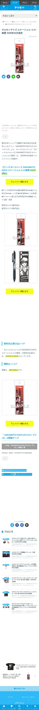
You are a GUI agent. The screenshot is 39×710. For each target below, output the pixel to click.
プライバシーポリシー (28, 698)
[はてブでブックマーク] (22, 525)
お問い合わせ (19, 703)
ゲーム (34, 2)
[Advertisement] (19, 100)
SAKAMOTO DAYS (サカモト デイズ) (15, 470)
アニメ (25, 2)
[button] (18, 76)
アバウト (11, 697)
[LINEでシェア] (13, 76)
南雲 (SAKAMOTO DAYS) (24, 474)
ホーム (5, 2)
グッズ (15, 2)
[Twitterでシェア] (4, 76)
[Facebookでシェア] (8, 76)
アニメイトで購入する (19, 182)
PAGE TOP (20, 689)
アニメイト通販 (8, 474)
